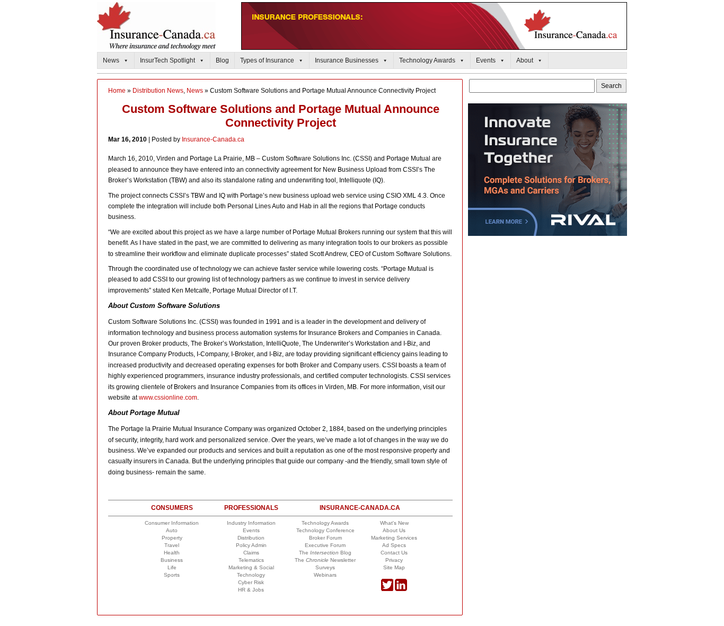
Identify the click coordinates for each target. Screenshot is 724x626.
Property (172, 538)
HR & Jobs (251, 590)
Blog (222, 60)
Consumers (172, 508)
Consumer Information (172, 523)
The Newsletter (325, 560)
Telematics (251, 560)
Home (117, 90)
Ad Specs (394, 545)
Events (486, 60)
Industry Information (251, 523)
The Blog (325, 553)
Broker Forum (325, 538)
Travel (171, 545)
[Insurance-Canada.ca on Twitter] (387, 589)
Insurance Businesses (346, 60)
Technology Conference (325, 530)
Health (172, 553)
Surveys (325, 567)
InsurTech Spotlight (167, 60)
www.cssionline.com (168, 397)
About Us (394, 530)
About (524, 60)
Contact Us (394, 553)
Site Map (394, 567)
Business (172, 560)
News (111, 60)
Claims (251, 553)
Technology (251, 575)
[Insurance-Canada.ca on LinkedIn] (401, 589)
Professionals (251, 508)
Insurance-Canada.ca (213, 139)
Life (171, 567)
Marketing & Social (251, 567)
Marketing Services (394, 538)
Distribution (250, 538)
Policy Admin (251, 545)
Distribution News (158, 90)
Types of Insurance (267, 60)
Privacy (394, 560)
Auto (172, 530)
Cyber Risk (251, 582)
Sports (172, 575)
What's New (394, 523)
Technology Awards (427, 60)
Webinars (325, 575)
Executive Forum (325, 545)
